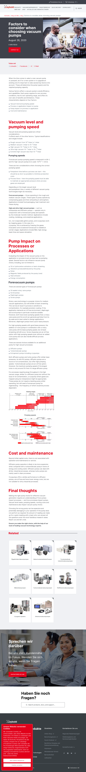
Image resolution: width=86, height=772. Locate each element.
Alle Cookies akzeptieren (17, 760)
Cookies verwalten (17, 765)
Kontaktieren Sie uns (17, 674)
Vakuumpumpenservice (30, 7)
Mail (37, 66)
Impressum (47, 748)
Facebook (23, 66)
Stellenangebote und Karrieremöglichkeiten (69, 738)
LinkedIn (13, 66)
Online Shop (48, 734)
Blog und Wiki (56, 7)
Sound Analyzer (49, 740)
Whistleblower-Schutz (51, 751)
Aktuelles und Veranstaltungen (37, 9)
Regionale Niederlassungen (71, 734)
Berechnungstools (50, 737)
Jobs (23, 9)
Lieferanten (48, 758)
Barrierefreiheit (49, 755)
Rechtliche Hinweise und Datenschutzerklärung (52, 744)
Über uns (17, 9)
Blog (21, 15)
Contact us (14, 50)
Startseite (7, 15)
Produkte (17, 7)
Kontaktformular (68, 747)
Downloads (66, 7)
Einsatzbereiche (44, 7)
